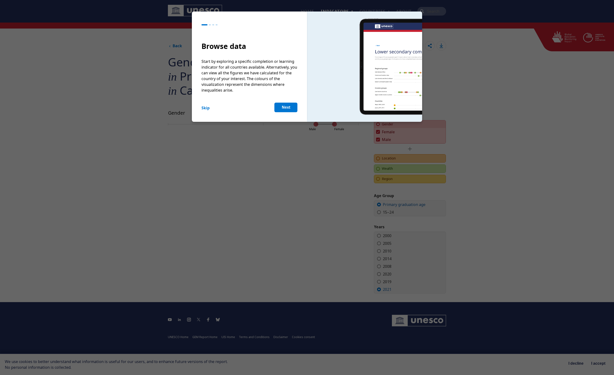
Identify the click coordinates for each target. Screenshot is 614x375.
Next (286, 107)
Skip (205, 108)
